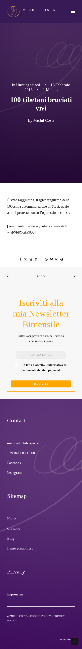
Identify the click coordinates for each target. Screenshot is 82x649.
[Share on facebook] (20, 259)
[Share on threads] (30, 259)
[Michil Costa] (31, 11)
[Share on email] (61, 259)
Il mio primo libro (20, 548)
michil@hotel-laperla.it (24, 443)
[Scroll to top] (74, 641)
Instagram (14, 473)
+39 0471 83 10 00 (21, 453)
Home (11, 519)
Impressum (15, 594)
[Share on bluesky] (51, 259)
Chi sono (13, 529)
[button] (73, 11)
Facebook (14, 463)
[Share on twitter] (25, 259)
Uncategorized (28, 85)
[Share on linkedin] (41, 259)
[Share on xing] (56, 259)
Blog (41, 276)
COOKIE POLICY (40, 615)
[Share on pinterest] (35, 259)
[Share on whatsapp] (46, 259)
